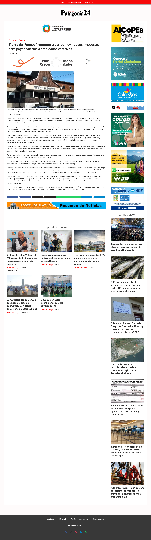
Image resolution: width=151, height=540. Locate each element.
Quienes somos (98, 519)
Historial (62, 519)
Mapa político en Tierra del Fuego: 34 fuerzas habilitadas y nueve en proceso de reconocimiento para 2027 (127, 328)
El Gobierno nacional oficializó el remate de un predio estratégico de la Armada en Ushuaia (124, 369)
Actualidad (89, 2)
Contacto (50, 519)
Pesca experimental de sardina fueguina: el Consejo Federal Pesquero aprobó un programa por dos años (126, 286)
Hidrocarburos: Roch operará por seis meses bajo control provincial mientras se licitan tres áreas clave (127, 492)
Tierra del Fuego (74, 2)
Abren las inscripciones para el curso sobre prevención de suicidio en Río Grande (126, 246)
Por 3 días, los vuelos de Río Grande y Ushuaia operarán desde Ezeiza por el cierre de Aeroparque (127, 451)
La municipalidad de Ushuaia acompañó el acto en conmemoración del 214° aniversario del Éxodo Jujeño (22, 304)
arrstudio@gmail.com (75, 525)
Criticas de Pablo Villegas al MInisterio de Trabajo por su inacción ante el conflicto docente (22, 259)
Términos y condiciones (79, 519)
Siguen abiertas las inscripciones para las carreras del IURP (52, 302)
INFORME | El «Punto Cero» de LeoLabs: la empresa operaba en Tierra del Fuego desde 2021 (127, 410)
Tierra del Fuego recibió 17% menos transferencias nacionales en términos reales (89, 259)
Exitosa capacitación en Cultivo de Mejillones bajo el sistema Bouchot (56, 257)
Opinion (60, 2)
